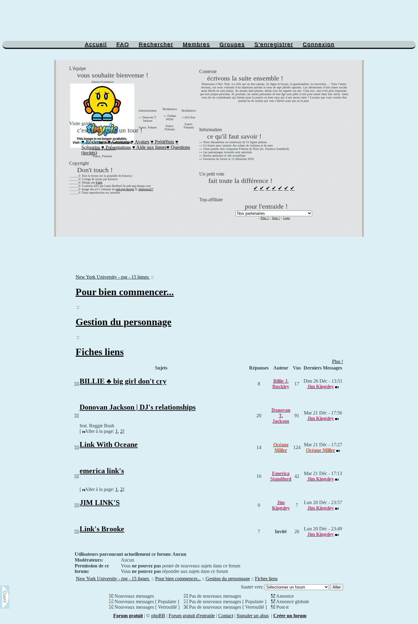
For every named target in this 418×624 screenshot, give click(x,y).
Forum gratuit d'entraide (192, 615)
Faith (99, 182)
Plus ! (337, 361)
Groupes (232, 44)
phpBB (158, 615)
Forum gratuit (128, 615)
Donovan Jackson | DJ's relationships (138, 407)
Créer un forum (289, 615)
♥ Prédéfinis (162, 141)
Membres (196, 44)
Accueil (96, 44)
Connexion (318, 44)
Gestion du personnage (123, 321)
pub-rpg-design (125, 189)
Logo (286, 218)
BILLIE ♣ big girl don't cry (123, 381)
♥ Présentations (116, 147)
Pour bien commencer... (125, 291)
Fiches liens (100, 351)
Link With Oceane (109, 444)
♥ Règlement (93, 141)
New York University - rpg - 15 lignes (113, 277)
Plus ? (265, 218)
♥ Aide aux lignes (149, 147)
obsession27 (145, 189)
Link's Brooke (102, 529)
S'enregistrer (273, 44)
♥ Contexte (118, 141)
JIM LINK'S (100, 503)
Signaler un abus (253, 615)
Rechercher (156, 44)
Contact (225, 615)
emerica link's (102, 471)
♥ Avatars (140, 141)
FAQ (122, 44)
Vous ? (276, 218)
